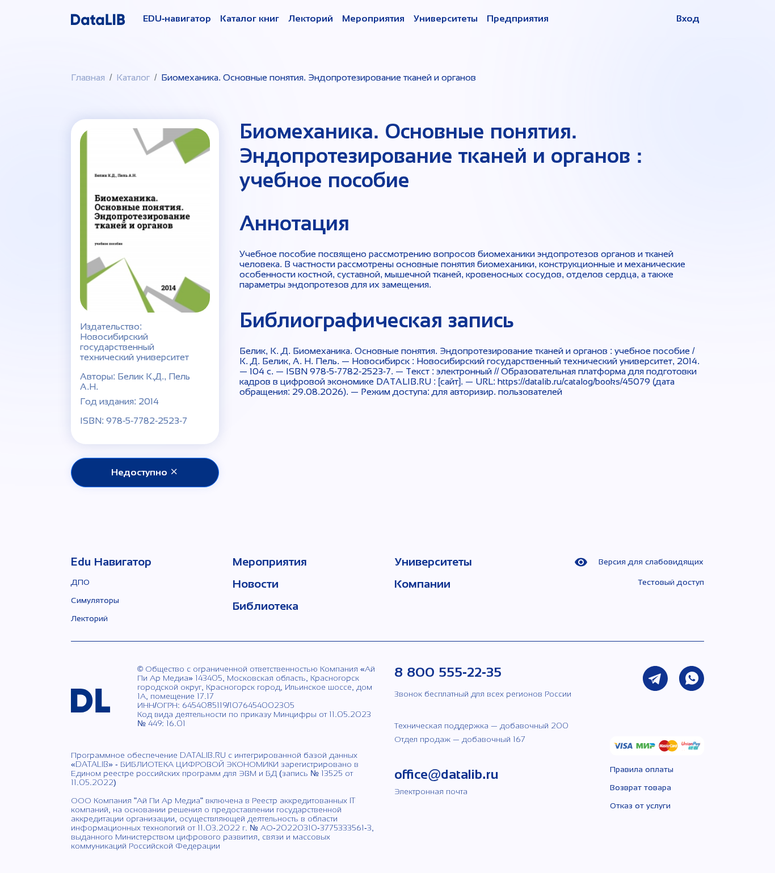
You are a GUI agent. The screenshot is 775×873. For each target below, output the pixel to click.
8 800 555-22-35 (448, 672)
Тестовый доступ (671, 582)
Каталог (133, 77)
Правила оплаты (641, 769)
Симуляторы (95, 600)
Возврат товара (640, 787)
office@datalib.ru (446, 774)
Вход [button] (688, 18)
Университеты (446, 18)
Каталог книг (249, 18)
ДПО (80, 582)
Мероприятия (373, 18)
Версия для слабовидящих (650, 561)
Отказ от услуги (640, 805)
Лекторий (310, 18)
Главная (88, 77)
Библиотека (265, 606)
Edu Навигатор (111, 561)
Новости (256, 583)
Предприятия (518, 18)
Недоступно (140, 472)
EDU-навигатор (177, 18)
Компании (422, 583)
